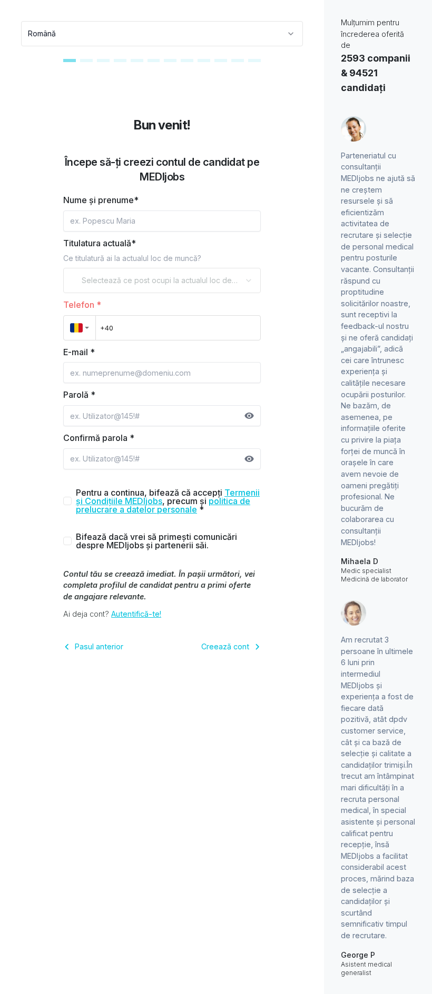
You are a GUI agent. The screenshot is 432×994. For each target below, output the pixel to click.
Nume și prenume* (101, 200)
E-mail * (79, 352)
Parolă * (79, 394)
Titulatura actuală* (99, 243)
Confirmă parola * (98, 438)
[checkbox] (67, 501)
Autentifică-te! (136, 613)
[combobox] (162, 33)
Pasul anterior (99, 646)
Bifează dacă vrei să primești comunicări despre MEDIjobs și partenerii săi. (156, 541)
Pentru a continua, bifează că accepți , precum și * (168, 501)
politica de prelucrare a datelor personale (163, 505)
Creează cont (225, 646)
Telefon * (82, 304)
